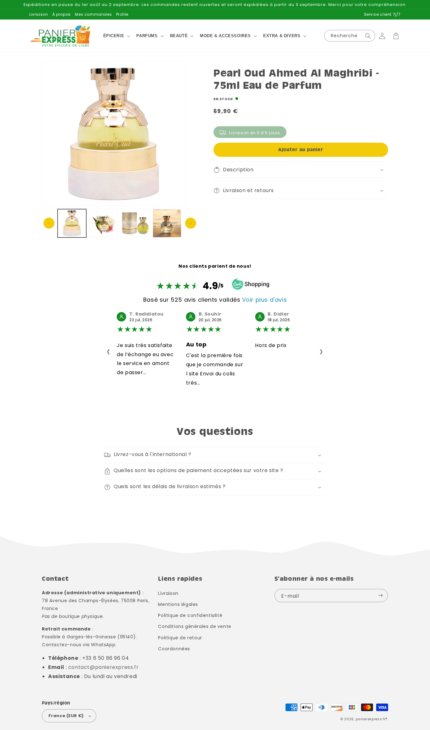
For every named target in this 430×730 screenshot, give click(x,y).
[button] (116, 36)
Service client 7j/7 (382, 14)
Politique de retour (180, 638)
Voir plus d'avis (264, 300)
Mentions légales (178, 604)
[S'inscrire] (381, 595)
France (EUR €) (66, 716)
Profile (122, 14)
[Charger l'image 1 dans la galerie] (72, 223)
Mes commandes (93, 14)
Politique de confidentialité (190, 615)
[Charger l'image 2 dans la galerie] (103, 223)
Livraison (38, 14)
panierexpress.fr (370, 719)
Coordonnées (174, 649)
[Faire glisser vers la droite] (190, 223)
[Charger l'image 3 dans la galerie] (135, 223)
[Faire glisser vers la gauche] (48, 223)
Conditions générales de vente (194, 626)
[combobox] (350, 35)
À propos (61, 14)
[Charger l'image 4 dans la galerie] (167, 223)
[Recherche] (368, 35)
